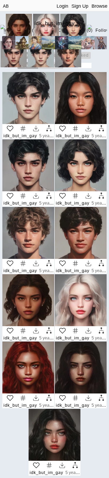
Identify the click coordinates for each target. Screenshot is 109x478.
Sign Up (79, 6)
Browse (99, 6)
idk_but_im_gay (20, 136)
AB (6, 6)
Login (62, 6)
